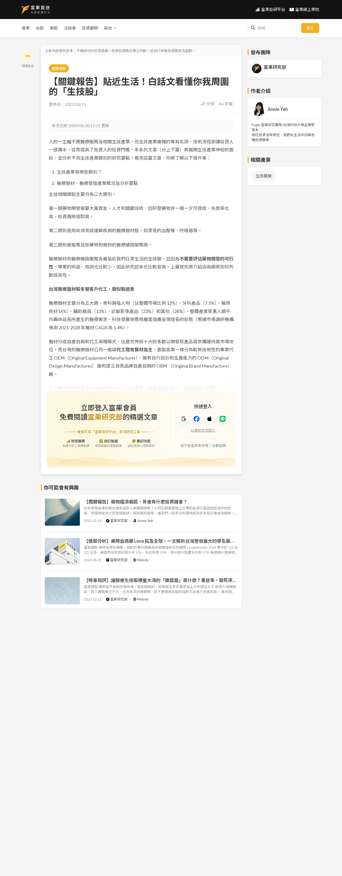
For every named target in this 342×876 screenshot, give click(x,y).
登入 (310, 28)
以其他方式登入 (203, 430)
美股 (54, 28)
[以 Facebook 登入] (197, 419)
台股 (40, 28)
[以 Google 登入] (184, 419)
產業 (26, 28)
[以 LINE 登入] (223, 419)
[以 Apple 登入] (210, 419)
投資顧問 (90, 28)
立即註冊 (219, 445)
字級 (229, 103)
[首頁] (35, 9)
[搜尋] (253, 28)
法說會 (70, 28)
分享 (211, 103)
